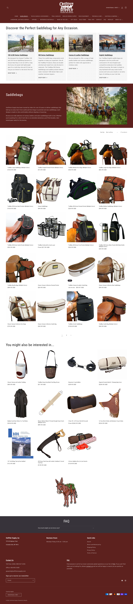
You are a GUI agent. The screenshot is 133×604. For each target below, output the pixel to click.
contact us (89, 566)
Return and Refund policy (94, 544)
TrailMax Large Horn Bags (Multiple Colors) (109, 167)
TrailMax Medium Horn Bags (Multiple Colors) (79, 167)
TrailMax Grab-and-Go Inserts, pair (46, 245)
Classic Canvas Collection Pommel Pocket (48, 285)
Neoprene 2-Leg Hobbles (74, 382)
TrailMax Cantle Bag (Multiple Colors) (108, 324)
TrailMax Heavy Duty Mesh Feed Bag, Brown (48, 382)
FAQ (114, 564)
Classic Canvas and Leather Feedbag (17, 382)
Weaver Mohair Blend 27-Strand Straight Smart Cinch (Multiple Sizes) (51, 421)
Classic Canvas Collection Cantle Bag (47, 324)
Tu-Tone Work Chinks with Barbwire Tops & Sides (111, 421)
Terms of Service (92, 553)
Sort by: (102, 132)
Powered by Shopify (22, 600)
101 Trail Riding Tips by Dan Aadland (16, 461)
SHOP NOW (11, 73)
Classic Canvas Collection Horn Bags (17, 324)
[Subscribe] (33, 580)
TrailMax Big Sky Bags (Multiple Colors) (17, 285)
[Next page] (71, 335)
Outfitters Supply (14, 600)
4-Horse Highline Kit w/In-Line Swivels (77, 461)
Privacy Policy (91, 550)
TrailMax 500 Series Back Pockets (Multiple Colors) (20, 206)
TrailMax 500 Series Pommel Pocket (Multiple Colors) (81, 206)
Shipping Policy (91, 547)
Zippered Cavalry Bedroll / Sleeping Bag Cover (110, 382)
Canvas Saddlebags (43, 206)
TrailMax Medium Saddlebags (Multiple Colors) (110, 206)
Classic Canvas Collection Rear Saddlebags (109, 285)
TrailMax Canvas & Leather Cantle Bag (77, 285)
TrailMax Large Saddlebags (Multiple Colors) (19, 167)
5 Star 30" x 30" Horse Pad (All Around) (78, 421)
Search (89, 541)
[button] (7, 7)
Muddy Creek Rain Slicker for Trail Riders (18, 421)
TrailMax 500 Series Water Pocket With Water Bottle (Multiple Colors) (111, 245)
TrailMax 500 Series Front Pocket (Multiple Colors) (81, 245)
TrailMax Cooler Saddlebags (75, 324)
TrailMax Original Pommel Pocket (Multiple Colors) (50, 167)
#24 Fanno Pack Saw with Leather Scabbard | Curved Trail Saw (51, 462)
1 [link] (62, 335)
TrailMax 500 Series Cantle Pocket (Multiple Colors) (20, 245)
